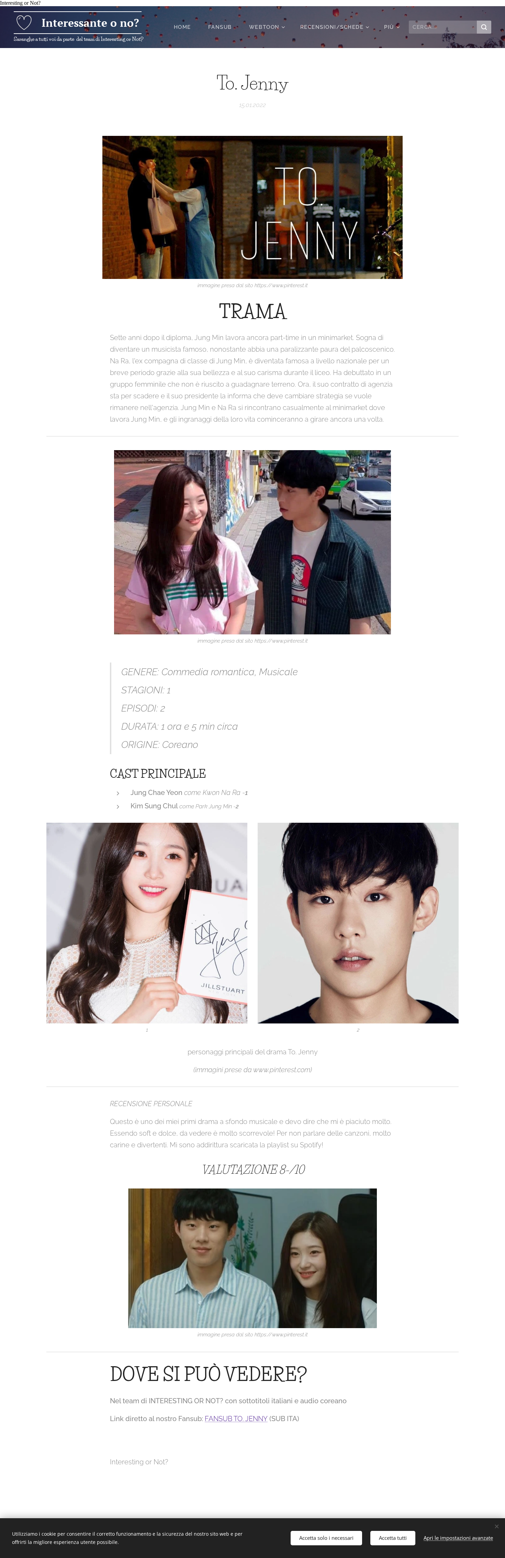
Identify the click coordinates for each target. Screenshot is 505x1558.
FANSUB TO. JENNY (236, 1419)
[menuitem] (186, 27)
